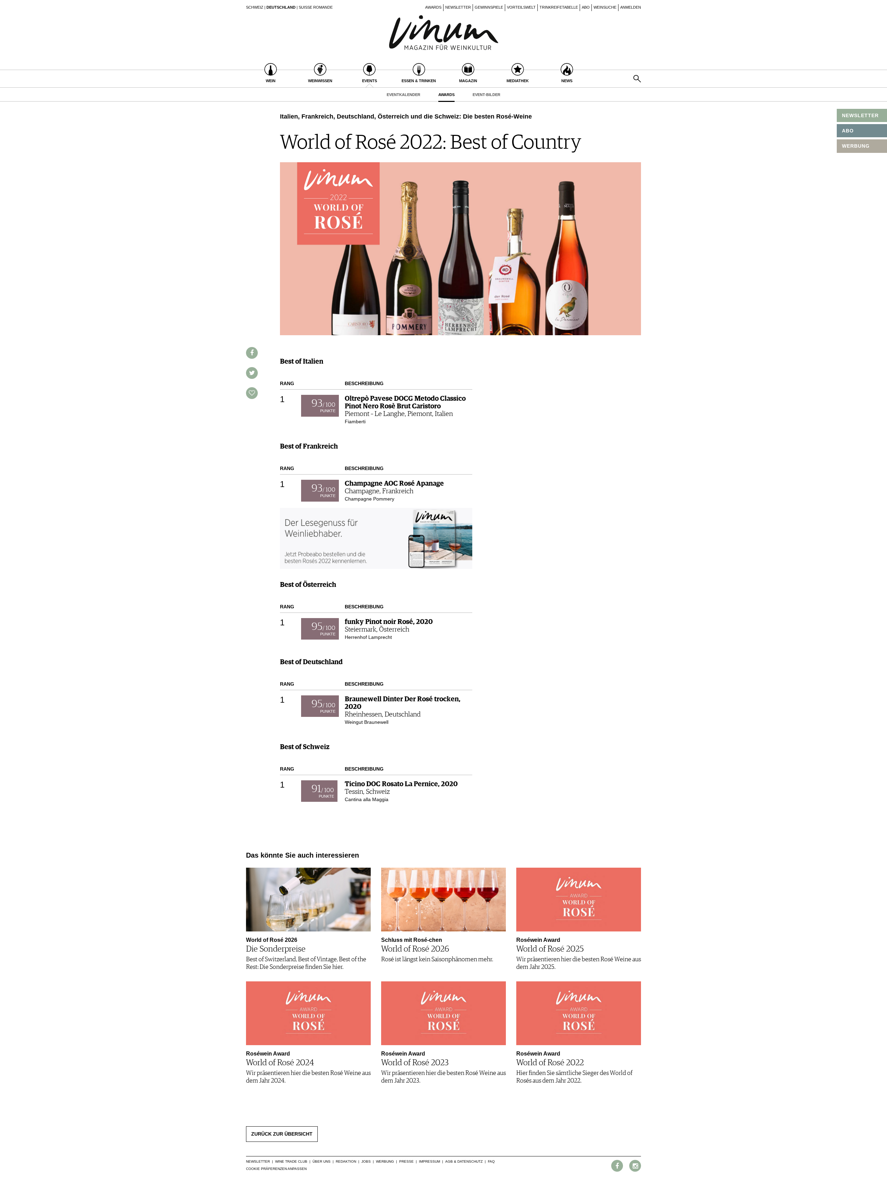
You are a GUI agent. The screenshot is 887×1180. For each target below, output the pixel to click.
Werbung (385, 1161)
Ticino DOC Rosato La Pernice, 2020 (401, 784)
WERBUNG (856, 146)
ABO (848, 130)
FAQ (491, 1161)
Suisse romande (316, 7)
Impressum (429, 1161)
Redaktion (346, 1161)
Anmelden (630, 7)
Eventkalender (403, 95)
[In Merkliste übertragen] (252, 393)
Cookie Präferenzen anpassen (276, 1169)
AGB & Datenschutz (464, 1161)
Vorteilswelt (521, 7)
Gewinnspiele (489, 7)
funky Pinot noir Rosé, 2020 (389, 621)
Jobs (366, 1161)
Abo (586, 7)
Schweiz (254, 7)
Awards (433, 7)
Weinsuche (605, 7)
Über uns (322, 1161)
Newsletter (458, 7)
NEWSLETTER (860, 115)
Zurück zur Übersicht (282, 1134)
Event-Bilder (486, 95)
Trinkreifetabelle (558, 7)
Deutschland (281, 7)
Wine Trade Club (291, 1161)
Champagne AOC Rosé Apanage (394, 483)
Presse (406, 1161)
